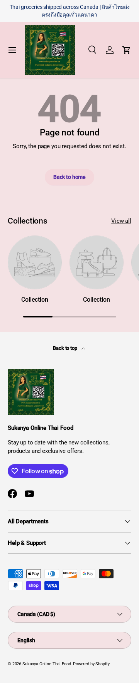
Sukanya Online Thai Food (46, 663)
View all (121, 220)
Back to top (65, 348)
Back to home (69, 177)
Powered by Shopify (91, 663)
